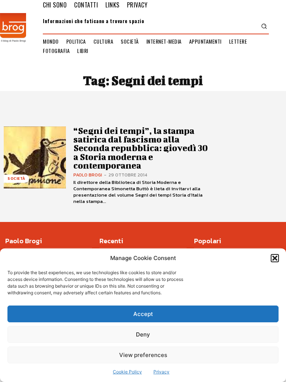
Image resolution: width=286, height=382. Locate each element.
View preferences (143, 354)
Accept (143, 313)
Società (16, 178)
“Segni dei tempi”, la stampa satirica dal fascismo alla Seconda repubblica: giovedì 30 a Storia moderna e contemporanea (140, 148)
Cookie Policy (127, 372)
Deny (143, 334)
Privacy (161, 372)
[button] (275, 258)
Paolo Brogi (87, 175)
